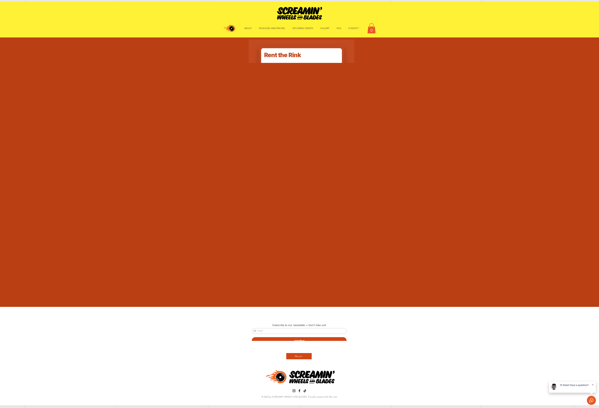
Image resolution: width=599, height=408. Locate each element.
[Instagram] (294, 391)
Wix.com (333, 396)
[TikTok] (305, 391)
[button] (371, 28)
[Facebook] (299, 391)
